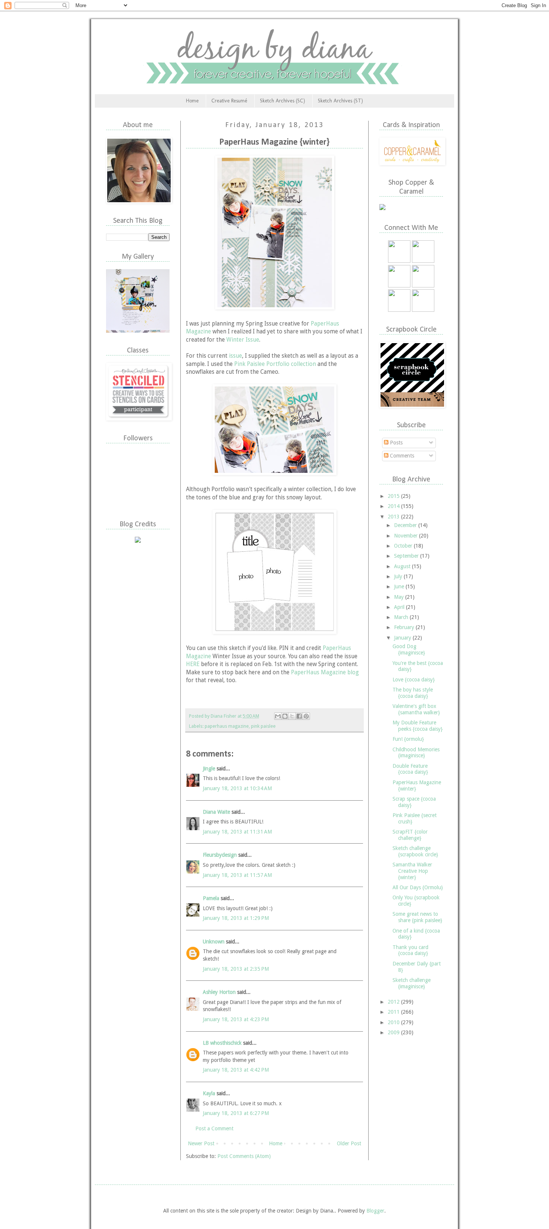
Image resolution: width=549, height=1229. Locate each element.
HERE (192, 664)
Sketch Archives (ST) (340, 101)
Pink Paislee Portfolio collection (275, 364)
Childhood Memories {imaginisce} (416, 752)
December (406, 525)
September (407, 556)
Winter (236, 339)
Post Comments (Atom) (244, 1156)
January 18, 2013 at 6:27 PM (236, 1113)
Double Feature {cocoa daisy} (410, 769)
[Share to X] (292, 716)
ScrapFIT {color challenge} (410, 835)
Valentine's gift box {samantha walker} (416, 709)
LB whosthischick (223, 1043)
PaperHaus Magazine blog (325, 672)
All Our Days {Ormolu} (418, 887)
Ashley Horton (219, 992)
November (406, 536)
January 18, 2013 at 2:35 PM (236, 969)
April (400, 607)
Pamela (211, 898)
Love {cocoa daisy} (414, 680)
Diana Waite (216, 812)
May (399, 597)
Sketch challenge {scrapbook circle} (415, 851)
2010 (394, 1022)
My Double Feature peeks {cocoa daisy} (418, 726)
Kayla (209, 1093)
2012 (394, 1002)
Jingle (209, 768)
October (404, 546)
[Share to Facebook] (299, 716)
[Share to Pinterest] (306, 716)
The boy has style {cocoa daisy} (413, 693)
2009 (394, 1032)
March (402, 617)
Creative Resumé (229, 101)
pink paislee (263, 726)
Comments (401, 456)
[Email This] (278, 716)
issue (235, 355)
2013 (394, 517)
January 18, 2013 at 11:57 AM (237, 875)
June (400, 586)
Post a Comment (214, 1128)
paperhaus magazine (227, 726)
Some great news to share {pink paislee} (417, 917)
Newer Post (201, 1143)
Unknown (213, 942)
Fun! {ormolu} (408, 739)
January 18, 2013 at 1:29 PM (236, 918)
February (405, 627)
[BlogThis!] (285, 716)
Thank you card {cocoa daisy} (410, 950)
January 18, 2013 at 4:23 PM (236, 1019)
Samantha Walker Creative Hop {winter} (412, 871)
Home (192, 101)
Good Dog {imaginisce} (409, 649)
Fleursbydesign (220, 855)
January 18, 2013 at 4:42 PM (236, 1070)
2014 (394, 506)
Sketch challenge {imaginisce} (412, 983)
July (399, 576)
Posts (395, 443)
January (403, 638)
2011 (394, 1012)
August (403, 566)
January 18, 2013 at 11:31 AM (237, 832)
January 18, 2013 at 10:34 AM (237, 788)
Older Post (349, 1143)
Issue (252, 339)
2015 (394, 496)
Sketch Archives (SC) (282, 101)
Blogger (375, 1211)
